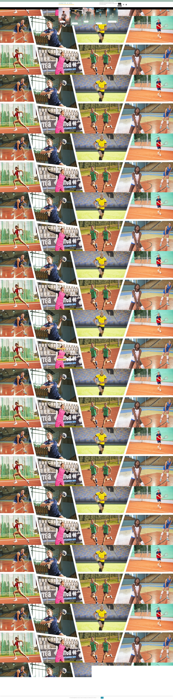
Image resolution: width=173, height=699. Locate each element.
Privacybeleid (98, 697)
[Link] (126, 4)
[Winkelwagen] (123, 4)
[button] (121, 4)
